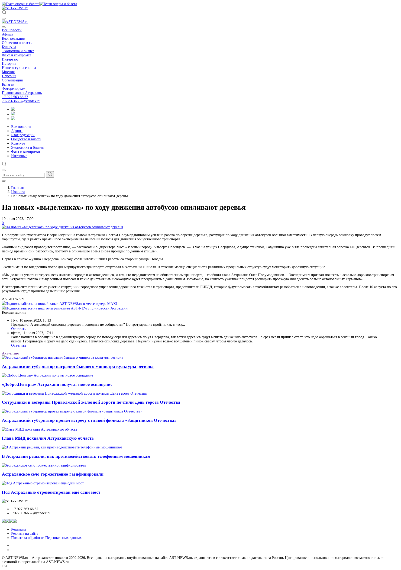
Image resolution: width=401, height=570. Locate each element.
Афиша (7, 34)
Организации (12, 80)
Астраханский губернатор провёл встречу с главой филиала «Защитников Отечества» (89, 420)
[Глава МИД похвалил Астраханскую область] (39, 429)
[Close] (4, 27)
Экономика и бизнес (18, 51)
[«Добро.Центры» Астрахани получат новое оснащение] (47, 375)
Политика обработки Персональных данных (46, 538)
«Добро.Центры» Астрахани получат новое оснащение (57, 384)
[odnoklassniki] (13, 114)
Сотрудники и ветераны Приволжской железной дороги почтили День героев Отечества (91, 402)
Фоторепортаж (13, 88)
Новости (18, 192)
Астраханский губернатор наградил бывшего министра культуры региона (78, 366)
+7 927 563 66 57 (15, 97)
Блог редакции (13, 38)
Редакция (18, 529)
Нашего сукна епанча (19, 68)
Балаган (8, 84)
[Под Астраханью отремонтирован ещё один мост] (43, 483)
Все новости (12, 30)
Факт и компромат (16, 55)
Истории (9, 63)
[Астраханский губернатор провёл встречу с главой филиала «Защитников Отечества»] (72, 411)
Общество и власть (17, 43)
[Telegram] (13, 109)
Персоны (9, 76)
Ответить (18, 329)
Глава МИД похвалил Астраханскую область (48, 438)
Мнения (8, 72)
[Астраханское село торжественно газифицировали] (44, 465)
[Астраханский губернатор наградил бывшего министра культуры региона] (62, 357)
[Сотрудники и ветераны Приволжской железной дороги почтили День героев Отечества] (74, 393)
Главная (17, 188)
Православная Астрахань (22, 93)
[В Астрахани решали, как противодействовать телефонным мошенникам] (62, 447)
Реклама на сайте (24, 533)
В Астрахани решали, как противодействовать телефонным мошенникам (76, 456)
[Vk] (13, 119)
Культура (9, 47)
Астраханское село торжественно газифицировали (52, 474)
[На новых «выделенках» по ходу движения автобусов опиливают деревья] (62, 227)
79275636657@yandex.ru (21, 101)
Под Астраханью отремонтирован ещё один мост (51, 492)
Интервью (10, 59)
